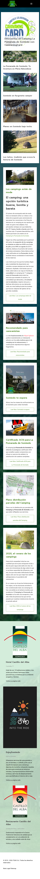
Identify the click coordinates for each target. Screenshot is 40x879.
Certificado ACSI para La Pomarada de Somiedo (19, 441)
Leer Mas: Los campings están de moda (20, 297)
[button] (31, 3)
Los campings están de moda (19, 190)
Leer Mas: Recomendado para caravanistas (20, 353)
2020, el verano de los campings (18, 555)
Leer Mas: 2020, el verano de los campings (20, 607)
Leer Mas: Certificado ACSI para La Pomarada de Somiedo (20, 463)
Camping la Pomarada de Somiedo (17, 236)
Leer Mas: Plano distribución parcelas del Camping (20, 518)
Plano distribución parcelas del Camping (18, 501)
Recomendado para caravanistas (17, 329)
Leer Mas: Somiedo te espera (20, 409)
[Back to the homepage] (12, 3)
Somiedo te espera (16, 397)
